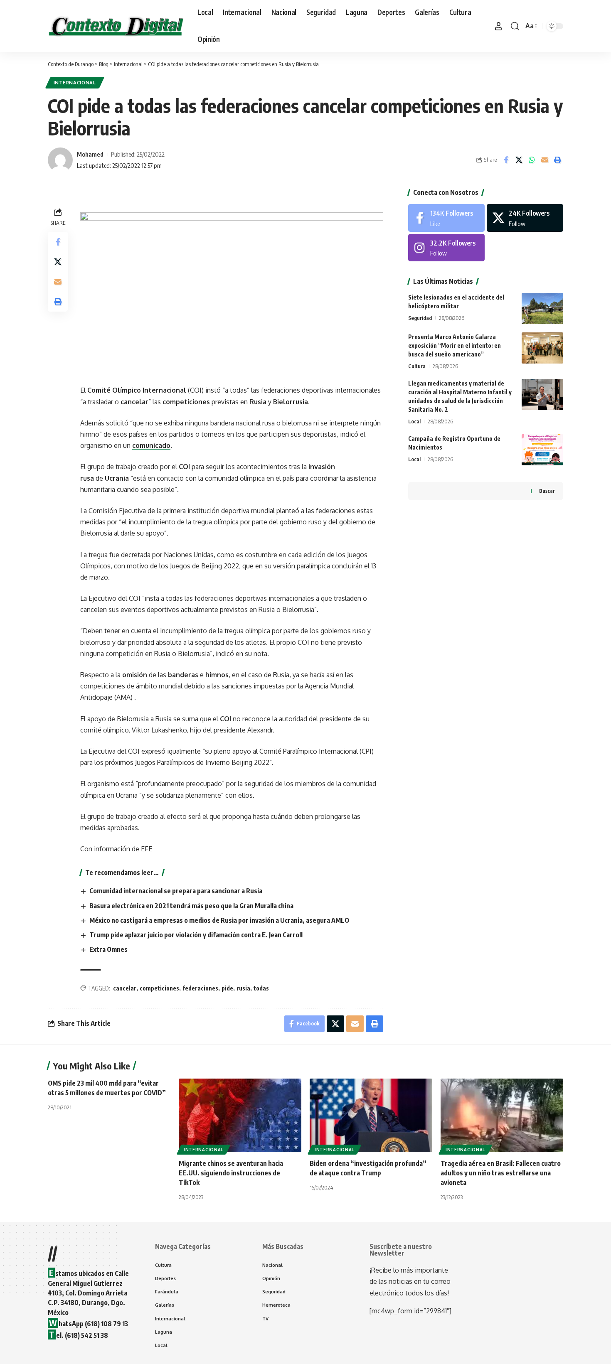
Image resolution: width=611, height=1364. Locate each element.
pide (227, 988)
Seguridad (420, 318)
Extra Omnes (108, 949)
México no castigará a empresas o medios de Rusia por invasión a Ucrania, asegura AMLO (219, 920)
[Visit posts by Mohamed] (60, 159)
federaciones (200, 988)
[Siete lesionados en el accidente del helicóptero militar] (542, 308)
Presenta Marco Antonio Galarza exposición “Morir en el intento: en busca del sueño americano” (454, 345)
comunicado (151, 445)
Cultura (417, 366)
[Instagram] (446, 248)
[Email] (544, 160)
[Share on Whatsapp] (531, 160)
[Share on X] (519, 160)
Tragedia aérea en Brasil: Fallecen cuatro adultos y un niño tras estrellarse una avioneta (501, 1173)
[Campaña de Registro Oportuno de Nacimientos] (542, 449)
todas (261, 988)
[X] (525, 218)
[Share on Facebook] (506, 160)
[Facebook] (446, 218)
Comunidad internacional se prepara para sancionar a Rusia (175, 891)
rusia (243, 988)
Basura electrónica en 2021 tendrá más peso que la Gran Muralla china (191, 906)
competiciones (159, 988)
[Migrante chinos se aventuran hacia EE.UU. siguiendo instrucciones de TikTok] (240, 1115)
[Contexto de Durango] (116, 26)
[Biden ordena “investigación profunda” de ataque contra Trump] (371, 1115)
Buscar (547, 491)
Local (414, 421)
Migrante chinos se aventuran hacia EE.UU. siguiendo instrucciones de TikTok (231, 1173)
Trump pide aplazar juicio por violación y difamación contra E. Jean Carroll (196, 935)
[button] (498, 26)
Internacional (75, 82)
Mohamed (90, 154)
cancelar (124, 988)
